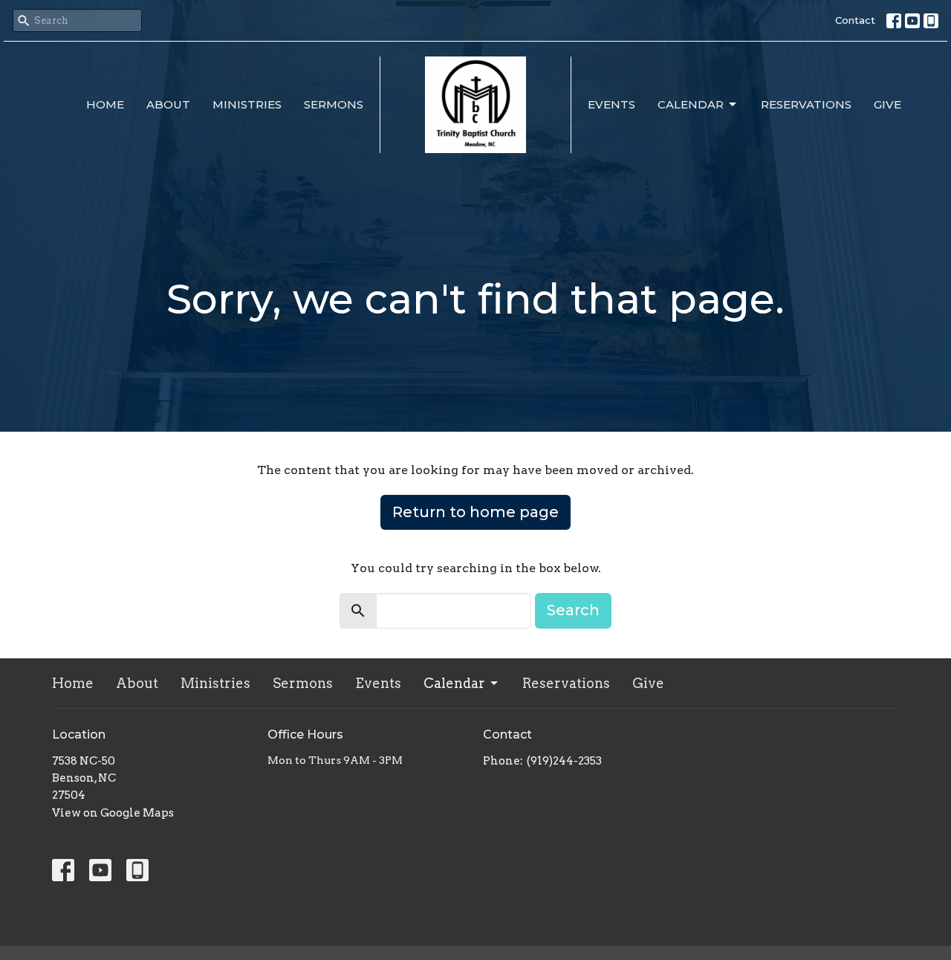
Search (573, 610)
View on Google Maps (113, 813)
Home (105, 104)
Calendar (691, 104)
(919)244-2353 (564, 761)
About (168, 104)
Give (887, 104)
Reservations (806, 104)
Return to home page (475, 512)
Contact (855, 20)
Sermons (333, 104)
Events (611, 104)
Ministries (247, 104)
